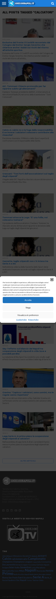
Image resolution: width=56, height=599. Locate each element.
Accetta (28, 300)
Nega (28, 307)
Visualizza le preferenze (28, 315)
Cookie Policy (21, 320)
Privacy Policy (33, 320)
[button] (52, 279)
